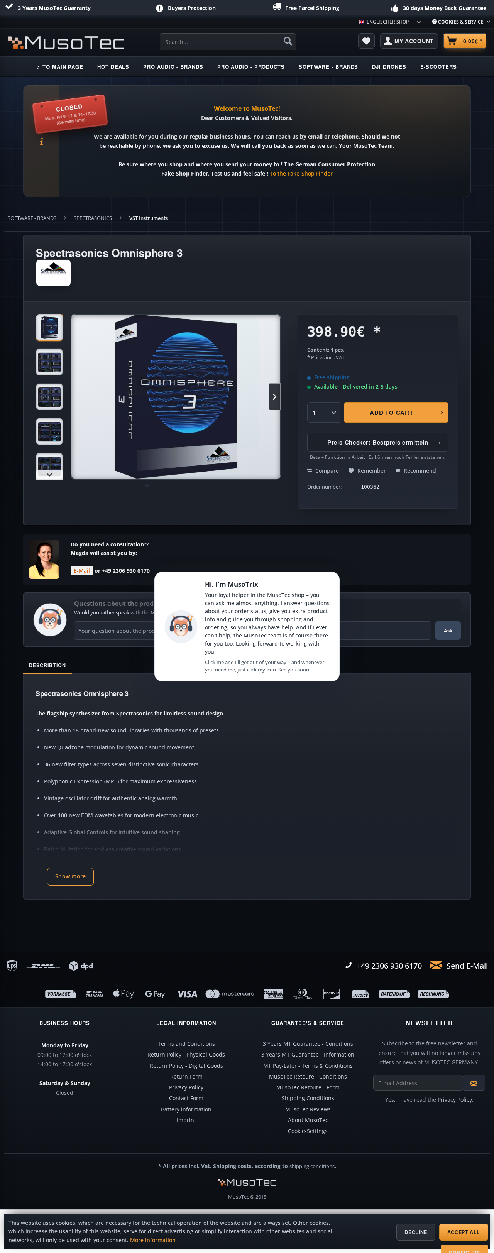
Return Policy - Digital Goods (186, 1065)
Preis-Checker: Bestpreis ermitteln (384, 442)
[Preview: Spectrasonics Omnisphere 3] (49, 327)
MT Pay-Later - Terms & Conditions (308, 1065)
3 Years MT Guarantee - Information (307, 1054)
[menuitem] (458, 22)
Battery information (186, 1109)
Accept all (463, 1232)
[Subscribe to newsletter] (474, 1083)
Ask (448, 630)
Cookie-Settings (308, 1131)
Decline (415, 1232)
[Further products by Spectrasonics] (53, 272)
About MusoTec (308, 1120)
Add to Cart (391, 412)
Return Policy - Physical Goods (186, 1054)
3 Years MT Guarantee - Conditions (308, 1043)
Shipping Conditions (308, 1098)
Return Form (186, 1076)
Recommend (419, 470)
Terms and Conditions (186, 1043)
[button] (70, 877)
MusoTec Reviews (308, 1109)
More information (153, 1240)
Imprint (186, 1120)
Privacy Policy (186, 1087)
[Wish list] (366, 41)
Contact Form (186, 1098)
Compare (326, 470)
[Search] (288, 41)
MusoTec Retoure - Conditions (308, 1076)
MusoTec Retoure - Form (308, 1087)
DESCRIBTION (47, 665)
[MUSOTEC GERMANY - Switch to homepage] (66, 42)
